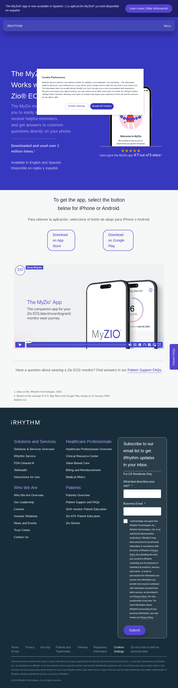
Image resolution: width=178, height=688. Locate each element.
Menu (167, 25)
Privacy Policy (139, 596)
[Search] (153, 26)
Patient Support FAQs (144, 370)
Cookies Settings (76, 106)
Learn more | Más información (148, 8)
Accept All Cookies (101, 106)
